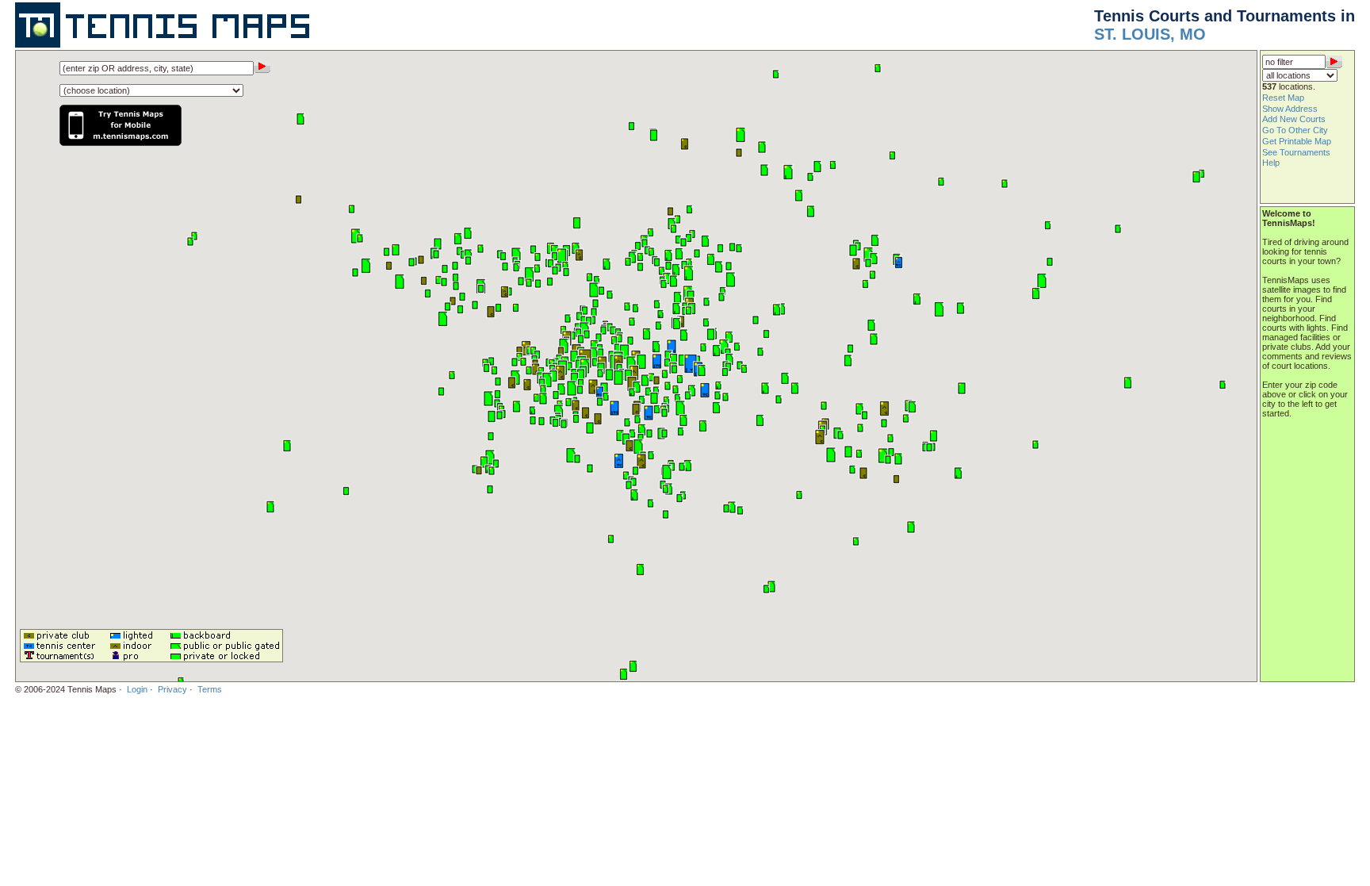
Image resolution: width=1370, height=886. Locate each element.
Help (1271, 162)
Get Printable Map (1296, 141)
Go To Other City (1295, 130)
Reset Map (1283, 97)
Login (137, 689)
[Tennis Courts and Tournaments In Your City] (165, 44)
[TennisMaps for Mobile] (120, 135)
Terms (209, 689)
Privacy (172, 689)
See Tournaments (1296, 152)
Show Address (1290, 108)
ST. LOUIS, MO (1150, 34)
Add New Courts (1294, 119)
